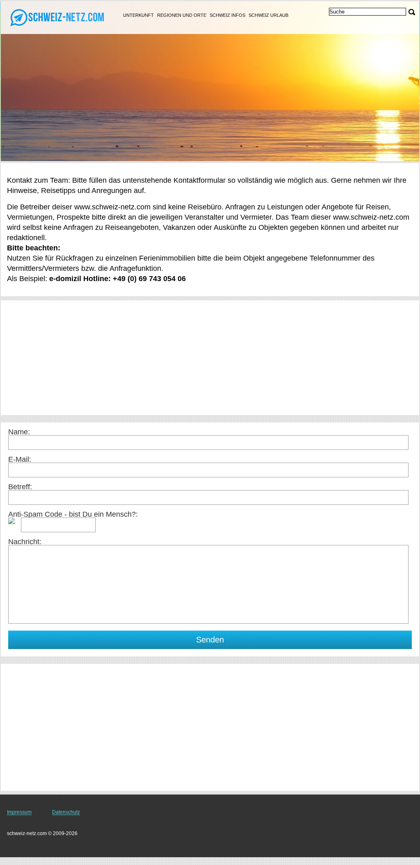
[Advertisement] (210, 357)
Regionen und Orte (181, 15)
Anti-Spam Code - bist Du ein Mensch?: (73, 514)
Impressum (19, 812)
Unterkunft (138, 15)
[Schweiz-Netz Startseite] (57, 17)
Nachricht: (24, 542)
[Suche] (412, 12)
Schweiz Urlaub (268, 15)
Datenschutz (66, 812)
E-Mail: (19, 459)
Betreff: (20, 487)
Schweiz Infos (227, 15)
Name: (19, 432)
